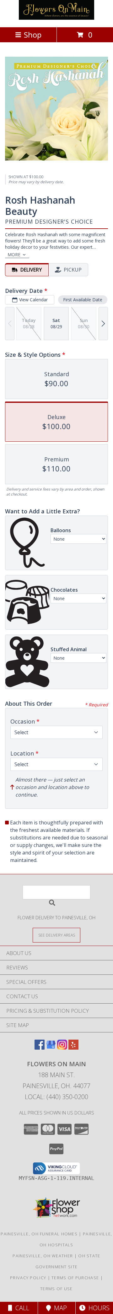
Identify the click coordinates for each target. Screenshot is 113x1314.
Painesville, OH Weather (43, 1256)
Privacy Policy (28, 1277)
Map (59, 1308)
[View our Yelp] (73, 1047)
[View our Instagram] (62, 1047)
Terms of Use (56, 1288)
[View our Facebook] (40, 1047)
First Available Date (82, 300)
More (14, 254)
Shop (32, 34)
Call (20, 1308)
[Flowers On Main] (56, 18)
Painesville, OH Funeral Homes (39, 1234)
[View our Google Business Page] (51, 1047)
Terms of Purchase (75, 1277)
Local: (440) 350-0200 (56, 1097)
